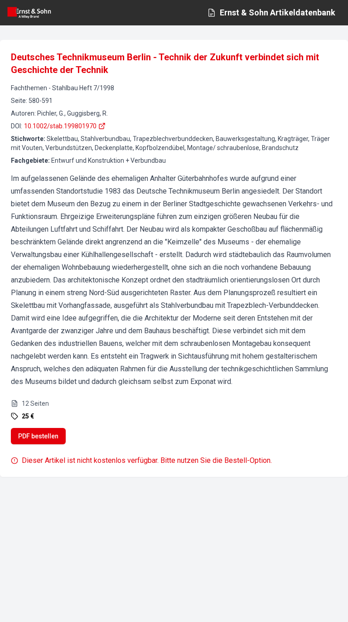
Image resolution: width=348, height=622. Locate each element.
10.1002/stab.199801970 (60, 126)
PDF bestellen (38, 436)
